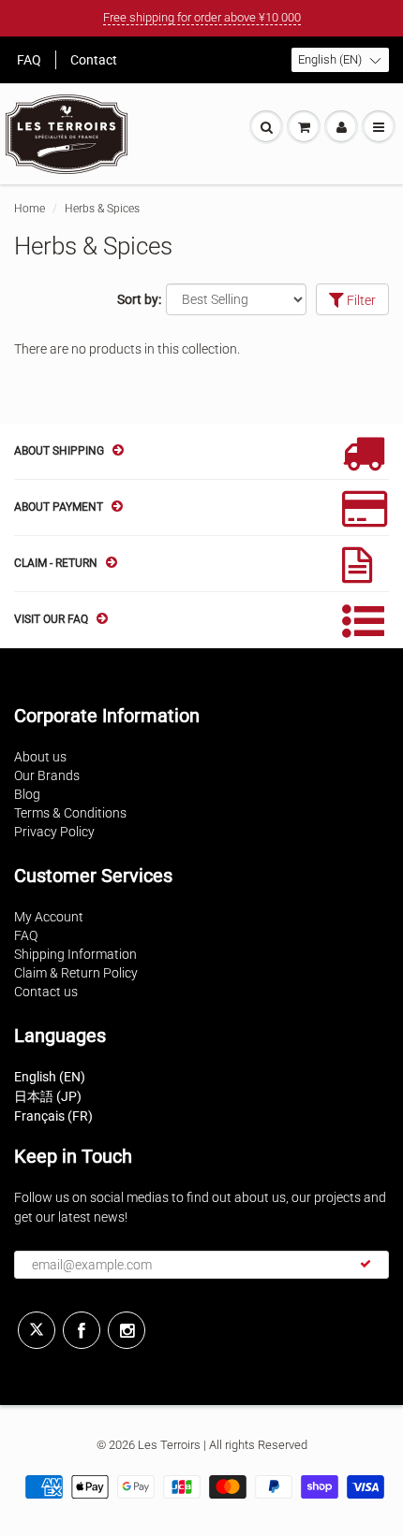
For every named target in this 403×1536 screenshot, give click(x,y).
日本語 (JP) (48, 1096)
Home (29, 208)
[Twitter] (36, 1330)
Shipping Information (75, 954)
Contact (93, 59)
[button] (340, 60)
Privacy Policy (54, 831)
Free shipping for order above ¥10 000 (202, 17)
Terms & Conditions (70, 812)
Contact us (46, 991)
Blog (27, 794)
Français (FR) (53, 1116)
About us (40, 756)
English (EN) (49, 1076)
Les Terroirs (169, 1445)
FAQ (29, 59)
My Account (48, 916)
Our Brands (47, 775)
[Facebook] (81, 1330)
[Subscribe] (365, 1264)
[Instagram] (126, 1330)
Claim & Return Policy (76, 972)
